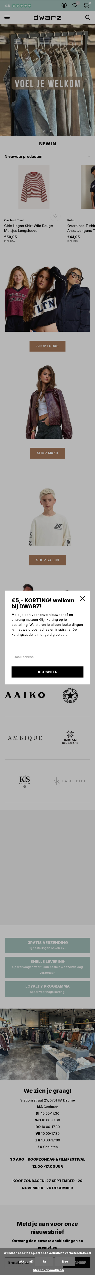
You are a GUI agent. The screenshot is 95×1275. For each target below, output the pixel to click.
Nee (65, 1261)
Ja (44, 1261)
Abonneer (47, 672)
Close (82, 598)
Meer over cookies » (48, 1270)
